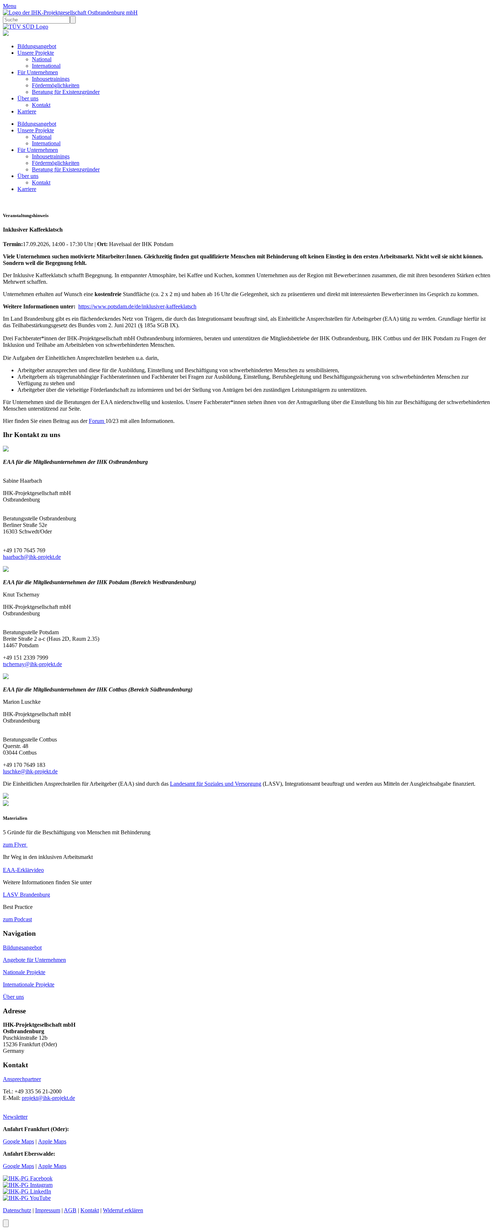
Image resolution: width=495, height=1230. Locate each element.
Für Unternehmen (37, 72)
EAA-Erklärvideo (23, 870)
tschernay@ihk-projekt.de (32, 664)
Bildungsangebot (36, 46)
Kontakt (41, 105)
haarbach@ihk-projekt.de (32, 557)
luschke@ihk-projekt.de (30, 771)
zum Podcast (17, 919)
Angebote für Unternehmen (34, 960)
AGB (70, 1210)
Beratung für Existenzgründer (66, 92)
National (41, 59)
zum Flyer (15, 845)
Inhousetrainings (51, 79)
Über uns (27, 98)
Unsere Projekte (35, 53)
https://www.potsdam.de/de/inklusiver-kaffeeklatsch (137, 306)
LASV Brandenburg (26, 895)
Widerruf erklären (123, 1210)
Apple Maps (52, 1141)
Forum (97, 421)
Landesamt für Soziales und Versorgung (215, 784)
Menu (9, 6)
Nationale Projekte (24, 972)
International (46, 66)
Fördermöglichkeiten (55, 85)
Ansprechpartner (22, 1079)
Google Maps (18, 1141)
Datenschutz (17, 1210)
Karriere (26, 111)
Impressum (47, 1210)
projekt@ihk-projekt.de (48, 1098)
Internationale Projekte (28, 984)
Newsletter (15, 1117)
